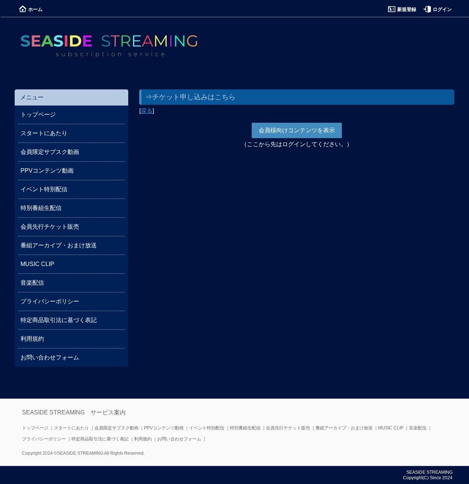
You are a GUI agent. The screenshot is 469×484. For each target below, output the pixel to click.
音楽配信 (32, 283)
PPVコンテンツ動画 (47, 170)
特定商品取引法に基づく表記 (59, 320)
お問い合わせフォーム (50, 357)
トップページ (38, 114)
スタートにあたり (44, 133)
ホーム (35, 9)
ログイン (442, 9)
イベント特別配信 (44, 189)
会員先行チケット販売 (50, 226)
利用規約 (32, 339)
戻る (146, 111)
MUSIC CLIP (37, 264)
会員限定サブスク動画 (50, 152)
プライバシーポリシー (50, 301)
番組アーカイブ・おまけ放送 (59, 245)
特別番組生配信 (41, 208)
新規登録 (406, 9)
